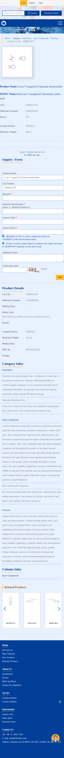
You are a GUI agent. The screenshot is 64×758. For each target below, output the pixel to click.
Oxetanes (54, 38)
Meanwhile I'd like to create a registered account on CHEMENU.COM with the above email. (25, 238)
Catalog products (9, 698)
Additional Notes (9, 252)
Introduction (7, 674)
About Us (7, 669)
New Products (8, 657)
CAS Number (8, 184)
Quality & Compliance (11, 685)
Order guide (7, 718)
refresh (44, 269)
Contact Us (8, 729)
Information (8, 709)
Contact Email (9, 228)
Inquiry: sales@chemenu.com (32, 152)
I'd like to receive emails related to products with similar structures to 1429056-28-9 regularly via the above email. (32, 245)
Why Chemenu (8, 654)
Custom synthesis (9, 701)
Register (32, 3)
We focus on (7, 650)
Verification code (10, 266)
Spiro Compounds (41, 38)
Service (5, 678)
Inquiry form (7, 714)
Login (40, 3)
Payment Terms (8, 722)
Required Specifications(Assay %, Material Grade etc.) (16, 205)
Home (23, 3)
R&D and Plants (9, 681)
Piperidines (26, 38)
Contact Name (9, 217)
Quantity (7, 194)
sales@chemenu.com (18, 738)
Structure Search (51, 13)
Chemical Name (9, 173)
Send (60, 277)
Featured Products (10, 661)
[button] (58, 609)
